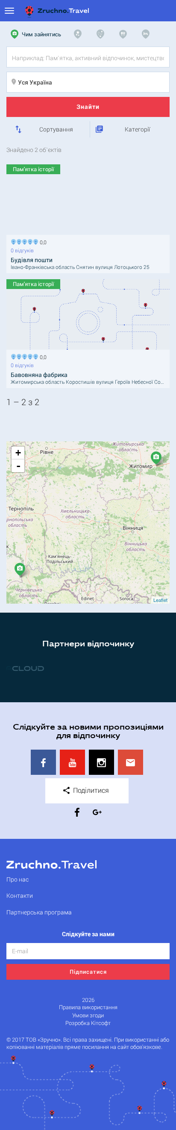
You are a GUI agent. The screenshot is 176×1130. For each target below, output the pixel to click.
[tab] (36, 34)
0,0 (42, 241)
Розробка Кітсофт (88, 1023)
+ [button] (18, 452)
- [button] (18, 466)
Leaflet (160, 599)
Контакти (19, 895)
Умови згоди (88, 1015)
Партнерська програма (39, 912)
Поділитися (90, 789)
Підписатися (88, 971)
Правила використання (88, 1007)
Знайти (88, 106)
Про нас (17, 879)
